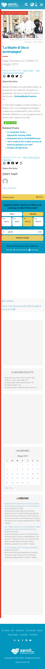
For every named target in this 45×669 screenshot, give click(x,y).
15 (17, 474)
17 (27, 474)
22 (17, 478)
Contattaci (33, 635)
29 (17, 483)
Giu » (11, 488)
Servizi (39, 630)
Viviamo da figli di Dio (17, 148)
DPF (12, 630)
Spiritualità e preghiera (16, 13)
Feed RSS (23, 498)
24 (27, 478)
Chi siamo (5, 630)
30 (22, 483)
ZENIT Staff (28, 71)
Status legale (13, 635)
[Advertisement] (22, 282)
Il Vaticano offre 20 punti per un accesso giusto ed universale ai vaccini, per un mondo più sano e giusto (22, 506)
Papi (3, 13)
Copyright (23, 635)
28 (12, 483)
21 (12, 478)
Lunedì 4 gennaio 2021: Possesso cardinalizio (21, 548)
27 (7, 483)
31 (27, 483)
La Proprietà (31, 630)
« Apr (6, 488)
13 (7, 474)
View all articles (9, 188)
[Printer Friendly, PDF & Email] (10, 122)
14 (12, 474)
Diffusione (20, 630)
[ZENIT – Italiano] (12, 4)
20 (7, 478)
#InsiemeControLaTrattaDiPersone (23, 138)
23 (22, 478)
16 (22, 474)
